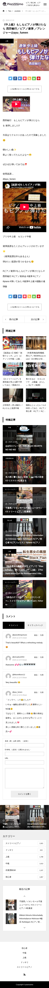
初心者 (9, 520)
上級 (6, 41)
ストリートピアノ (11, 489)
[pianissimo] (13, 4)
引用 (41, 635)
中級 (9, 427)
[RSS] (24, 974)
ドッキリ (24, 962)
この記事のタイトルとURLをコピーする (24, 89)
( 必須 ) (16, 741)
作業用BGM (9, 458)
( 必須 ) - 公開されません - (18, 749)
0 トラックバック (35, 625)
